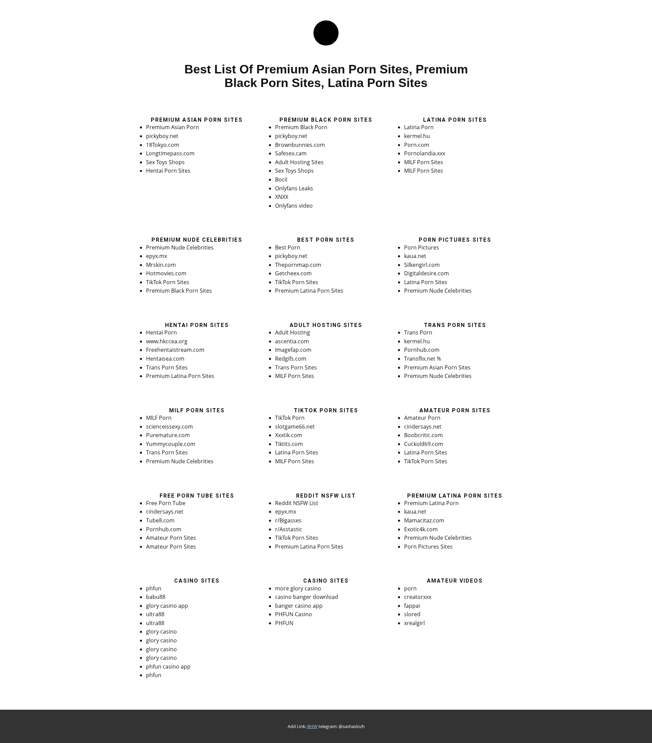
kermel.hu (417, 136)
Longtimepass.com (170, 153)
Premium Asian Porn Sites (437, 367)
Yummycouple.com (170, 444)
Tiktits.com (289, 444)
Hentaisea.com (165, 358)
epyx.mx (156, 256)
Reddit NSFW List (296, 503)
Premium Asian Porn (172, 127)
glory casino (161, 631)
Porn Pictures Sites (428, 546)
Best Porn (287, 247)
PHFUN (284, 623)
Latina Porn (419, 127)
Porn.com (416, 145)
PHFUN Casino (293, 614)
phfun (153, 588)
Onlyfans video (294, 205)
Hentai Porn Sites (168, 170)
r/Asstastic (288, 529)
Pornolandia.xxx (424, 153)
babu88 (155, 597)
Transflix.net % (422, 358)
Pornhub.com (421, 349)
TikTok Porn (290, 417)
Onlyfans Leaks (294, 188)
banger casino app (299, 605)
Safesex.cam (291, 153)
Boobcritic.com (423, 435)
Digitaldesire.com (426, 273)
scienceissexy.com (169, 426)
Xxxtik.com (288, 435)
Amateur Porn (422, 417)
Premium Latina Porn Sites (309, 290)
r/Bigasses (288, 520)
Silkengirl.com (422, 265)
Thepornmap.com (298, 265)
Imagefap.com (293, 349)
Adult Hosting (292, 332)
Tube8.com (160, 520)
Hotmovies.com (166, 273)
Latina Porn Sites (425, 282)
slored (412, 614)
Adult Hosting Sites (299, 162)
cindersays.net (422, 426)
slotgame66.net (295, 426)
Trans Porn (418, 332)
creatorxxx (417, 597)
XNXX (281, 197)
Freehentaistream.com (175, 349)
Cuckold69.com (423, 444)
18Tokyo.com (162, 145)
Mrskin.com (161, 265)
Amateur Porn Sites (171, 537)
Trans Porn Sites (167, 367)
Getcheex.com (293, 273)
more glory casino (298, 588)
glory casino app (167, 605)
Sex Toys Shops (165, 162)
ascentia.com (292, 341)
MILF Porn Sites (423, 162)
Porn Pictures (421, 247)
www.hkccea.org (166, 341)
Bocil (281, 179)
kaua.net (415, 256)
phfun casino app (168, 666)
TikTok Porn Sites (167, 282)
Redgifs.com (290, 358)
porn (410, 588)
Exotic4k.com (421, 529)
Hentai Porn (161, 332)
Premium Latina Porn (431, 503)
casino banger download (306, 597)
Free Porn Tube (165, 503)
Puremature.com (168, 435)
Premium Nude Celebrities (180, 247)
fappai (412, 605)
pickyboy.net (162, 136)
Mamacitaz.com (424, 520)
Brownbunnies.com (300, 145)
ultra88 (155, 614)
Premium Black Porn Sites (179, 290)
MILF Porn (158, 417)
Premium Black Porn (301, 127)
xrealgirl (414, 623)
